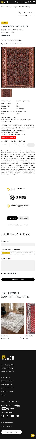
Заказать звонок (12, 432)
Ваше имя (5, 241)
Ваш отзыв (6, 258)
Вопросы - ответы (7, 391)
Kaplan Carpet (18, 30)
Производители (6, 384)
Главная (4, 7)
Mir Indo (29, 336)
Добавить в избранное (13, 44)
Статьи (3, 395)
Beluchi (4, 336)
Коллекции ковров (7, 381)
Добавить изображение (10, 249)
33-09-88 (28, 12)
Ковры (10, 7)
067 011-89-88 (7, 426)
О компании (5, 377)
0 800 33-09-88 (8, 423)
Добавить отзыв (18, 279)
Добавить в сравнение (13, 40)
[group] (18, 67)
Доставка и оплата (7, 388)
